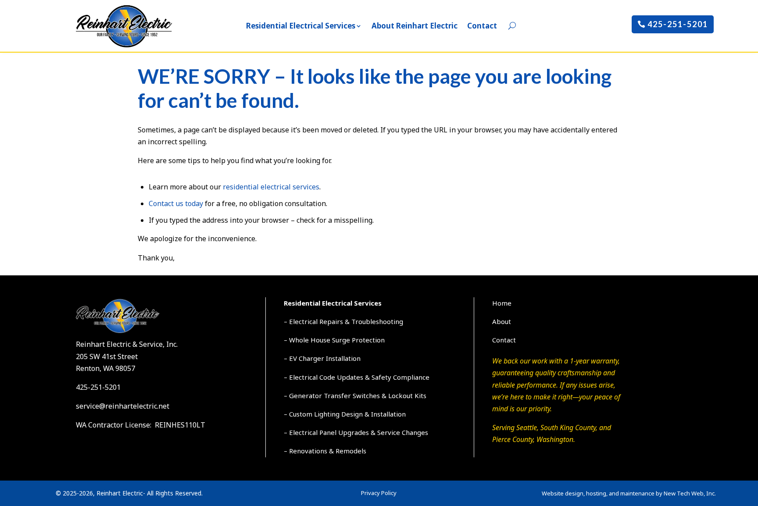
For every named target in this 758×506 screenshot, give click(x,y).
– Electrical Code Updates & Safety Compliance (356, 377)
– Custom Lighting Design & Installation (345, 414)
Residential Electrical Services (300, 26)
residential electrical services (271, 187)
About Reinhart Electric (415, 26)
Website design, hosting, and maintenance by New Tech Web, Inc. (629, 493)
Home (501, 303)
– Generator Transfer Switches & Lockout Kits (355, 395)
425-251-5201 (677, 24)
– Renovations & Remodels (325, 450)
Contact (482, 26)
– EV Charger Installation (322, 358)
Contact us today (176, 203)
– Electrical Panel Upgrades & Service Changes (356, 432)
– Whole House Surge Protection (334, 339)
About (501, 321)
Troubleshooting (377, 321)
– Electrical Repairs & (317, 321)
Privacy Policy (379, 493)
